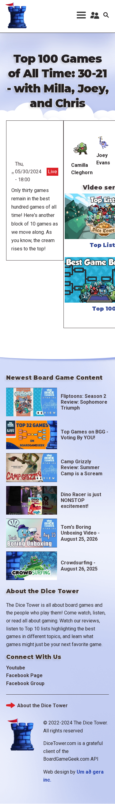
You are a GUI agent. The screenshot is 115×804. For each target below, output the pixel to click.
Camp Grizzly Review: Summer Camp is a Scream (81, 467)
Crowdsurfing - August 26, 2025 (79, 565)
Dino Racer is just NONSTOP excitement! (81, 500)
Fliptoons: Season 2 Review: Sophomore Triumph (84, 402)
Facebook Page (24, 675)
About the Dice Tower (42, 705)
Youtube (15, 668)
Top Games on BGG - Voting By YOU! (84, 435)
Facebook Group (25, 683)
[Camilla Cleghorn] (81, 148)
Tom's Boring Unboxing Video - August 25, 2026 (80, 533)
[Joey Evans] (103, 143)
